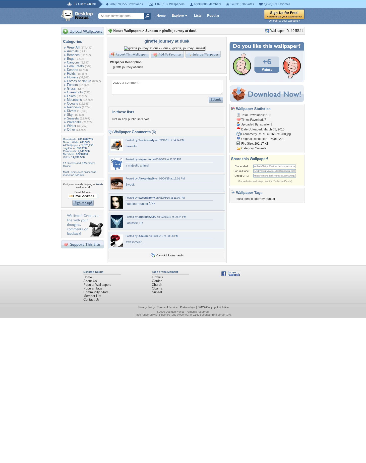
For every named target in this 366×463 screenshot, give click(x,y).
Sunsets (73, 118)
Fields (71, 73)
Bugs (70, 58)
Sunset (157, 292)
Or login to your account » (284, 20)
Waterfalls (74, 122)
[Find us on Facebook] (231, 276)
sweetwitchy (146, 197)
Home (161, 15)
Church (157, 285)
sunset (270, 199)
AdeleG (143, 235)
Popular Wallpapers (97, 285)
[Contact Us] (84, 235)
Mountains (74, 100)
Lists (197, 15)
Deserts (72, 70)
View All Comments (170, 255)
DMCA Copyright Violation (213, 307)
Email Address (83, 192)
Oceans (72, 103)
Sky (70, 114)
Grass (71, 88)
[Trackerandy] (117, 150)
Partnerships (187, 307)
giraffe (248, 199)
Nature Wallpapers (127, 31)
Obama (157, 288)
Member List (92, 296)
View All (73, 47)
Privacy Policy (146, 307)
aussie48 (266, 124)
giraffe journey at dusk (179, 31)
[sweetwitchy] (117, 207)
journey (259, 199)
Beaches (73, 55)
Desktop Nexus (175, 311)
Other (71, 129)
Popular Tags (92, 288)
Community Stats (96, 292)
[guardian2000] (117, 227)
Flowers (72, 77)
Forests (72, 85)
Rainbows (74, 107)
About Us (90, 281)
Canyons (73, 62)
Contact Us (91, 299)
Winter (71, 126)
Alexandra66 (146, 178)
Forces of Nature (79, 81)
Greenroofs (75, 92)
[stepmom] (117, 169)
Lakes (71, 96)
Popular (213, 15)
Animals (73, 51)
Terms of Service (167, 307)
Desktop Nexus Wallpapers (77, 15)
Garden (157, 281)
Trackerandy (146, 140)
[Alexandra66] (117, 188)
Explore (178, 15)
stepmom (144, 159)
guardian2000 (147, 216)
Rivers (71, 111)
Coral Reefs (75, 66)
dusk (240, 199)
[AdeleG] (117, 246)
